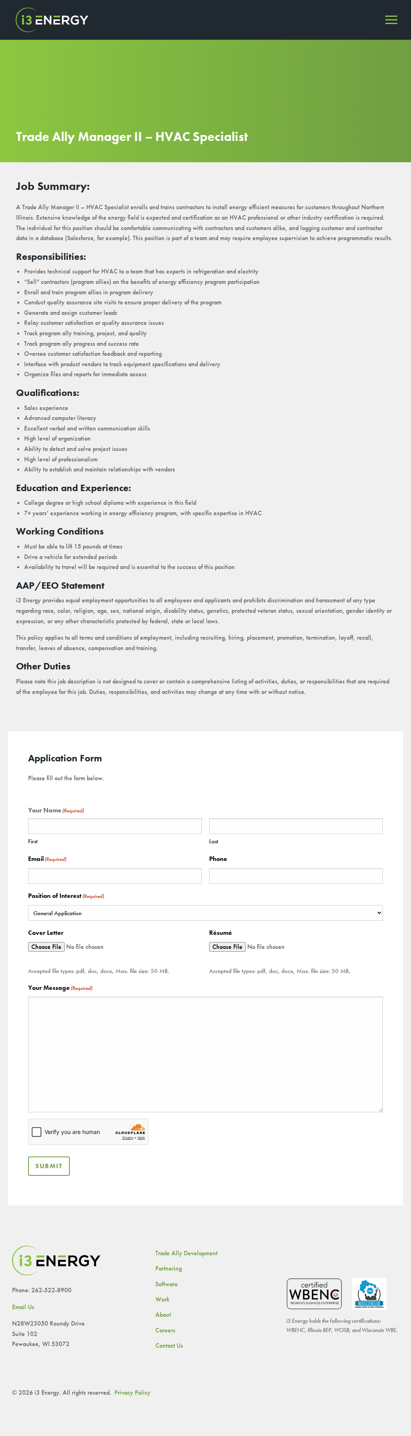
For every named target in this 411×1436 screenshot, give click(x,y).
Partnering (168, 1268)
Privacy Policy (132, 1392)
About (163, 1314)
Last (213, 841)
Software (166, 1284)
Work (162, 1299)
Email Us (23, 1307)
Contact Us (169, 1345)
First (33, 841)
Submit (49, 1166)
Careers (165, 1330)
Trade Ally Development (186, 1253)
